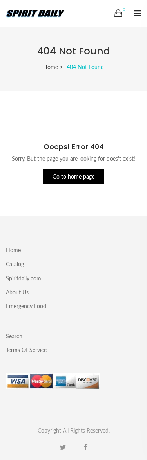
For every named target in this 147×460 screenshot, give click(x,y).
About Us (17, 292)
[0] (118, 13)
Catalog (15, 264)
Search (14, 336)
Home (50, 66)
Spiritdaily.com (23, 278)
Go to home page (73, 176)
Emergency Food (26, 306)
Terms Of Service (26, 349)
